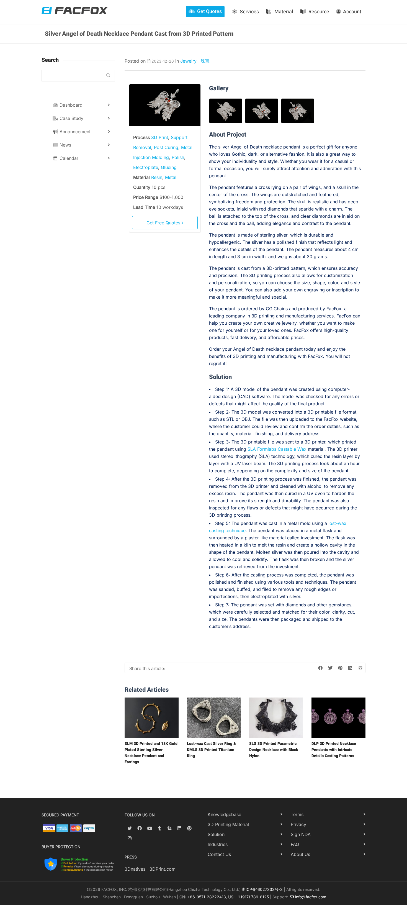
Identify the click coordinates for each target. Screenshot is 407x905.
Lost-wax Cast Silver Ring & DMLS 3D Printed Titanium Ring (211, 750)
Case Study (70, 118)
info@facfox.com (310, 896)
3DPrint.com (163, 869)
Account (352, 12)
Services (249, 12)
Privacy (298, 824)
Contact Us (219, 854)
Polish (178, 157)
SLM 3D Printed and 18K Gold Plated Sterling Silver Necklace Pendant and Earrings (151, 753)
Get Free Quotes (164, 222)
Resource (318, 12)
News (64, 145)
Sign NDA (301, 834)
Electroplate (145, 167)
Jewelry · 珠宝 (195, 61)
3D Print (159, 137)
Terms (297, 814)
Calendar (68, 158)
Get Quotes (209, 11)
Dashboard (70, 105)
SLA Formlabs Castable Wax (277, 449)
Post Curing (166, 147)
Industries (218, 844)
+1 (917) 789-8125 (252, 896)
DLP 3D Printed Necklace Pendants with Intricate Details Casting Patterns (333, 750)
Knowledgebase (224, 814)
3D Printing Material (228, 824)
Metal (170, 177)
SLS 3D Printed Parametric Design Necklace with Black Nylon (273, 750)
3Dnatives (135, 869)
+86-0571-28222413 (206, 896)
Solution (216, 834)
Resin (156, 177)
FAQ (295, 844)
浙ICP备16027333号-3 (262, 889)
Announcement (74, 131)
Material (283, 12)
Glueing (169, 167)
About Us (300, 854)
